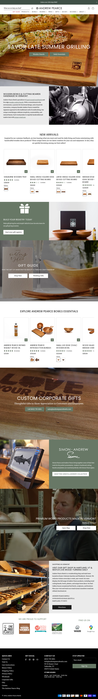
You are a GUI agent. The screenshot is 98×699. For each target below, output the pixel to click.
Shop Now (18, 276)
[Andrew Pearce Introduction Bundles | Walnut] (37, 360)
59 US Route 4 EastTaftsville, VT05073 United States (51, 666)
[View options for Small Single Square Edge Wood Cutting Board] (52, 171)
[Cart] (93, 8)
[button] (8, 172)
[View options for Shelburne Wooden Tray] (26, 171)
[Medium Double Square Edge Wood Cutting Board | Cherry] (85, 194)
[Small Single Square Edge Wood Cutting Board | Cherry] (32, 191)
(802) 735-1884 (49, 659)
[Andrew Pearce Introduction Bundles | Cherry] (32, 360)
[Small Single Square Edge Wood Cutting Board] (42, 162)
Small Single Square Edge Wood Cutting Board (42, 178)
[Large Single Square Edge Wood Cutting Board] (68, 162)
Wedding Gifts (38, 276)
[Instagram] (29, 659)
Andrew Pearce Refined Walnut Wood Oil (14, 346)
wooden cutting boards (16, 102)
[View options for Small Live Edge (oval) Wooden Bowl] (78, 339)
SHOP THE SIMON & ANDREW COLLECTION (70, 474)
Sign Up (84, 666)
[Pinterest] (33, 659)
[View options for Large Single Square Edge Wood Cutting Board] (78, 171)
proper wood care (20, 117)
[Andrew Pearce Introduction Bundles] (42, 330)
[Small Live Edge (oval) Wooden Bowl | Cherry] (58, 360)
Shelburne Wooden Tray (15, 177)
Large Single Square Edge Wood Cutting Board (68, 178)
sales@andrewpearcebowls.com (59, 409)
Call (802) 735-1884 (35, 409)
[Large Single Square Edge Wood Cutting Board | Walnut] (63, 191)
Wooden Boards (39, 54)
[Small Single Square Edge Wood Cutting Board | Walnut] (37, 191)
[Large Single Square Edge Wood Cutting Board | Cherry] (58, 191)
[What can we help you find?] (17, 8)
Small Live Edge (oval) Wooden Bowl (66, 346)
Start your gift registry (13, 232)
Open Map (66, 528)
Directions (62, 607)
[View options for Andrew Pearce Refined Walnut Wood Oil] (26, 339)
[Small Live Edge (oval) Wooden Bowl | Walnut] (63, 360)
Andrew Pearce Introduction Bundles (40, 346)
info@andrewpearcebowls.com (55, 661)
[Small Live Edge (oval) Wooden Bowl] (68, 329)
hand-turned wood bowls (34, 100)
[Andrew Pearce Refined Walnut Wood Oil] (16, 330)
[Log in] (89, 8)
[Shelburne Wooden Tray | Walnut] (6, 189)
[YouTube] (37, 659)
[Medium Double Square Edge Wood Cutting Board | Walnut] (89, 194)
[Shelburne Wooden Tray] (16, 161)
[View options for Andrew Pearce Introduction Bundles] (52, 339)
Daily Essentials (59, 54)
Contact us (49, 656)
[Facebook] (26, 659)
